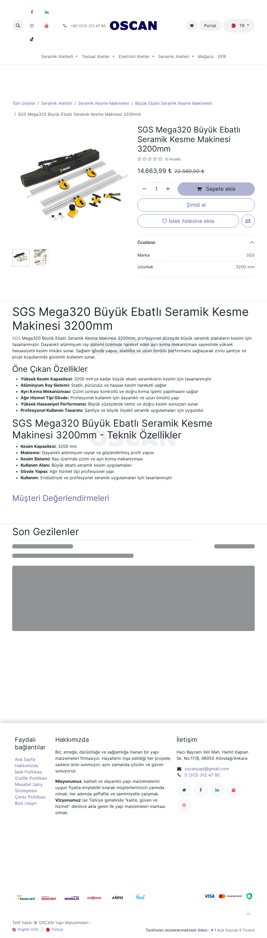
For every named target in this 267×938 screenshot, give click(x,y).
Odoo (203, 930)
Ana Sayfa (25, 759)
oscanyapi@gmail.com (207, 768)
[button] (18, 25)
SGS (17, 338)
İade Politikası (28, 771)
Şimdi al (196, 205)
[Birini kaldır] (144, 189)
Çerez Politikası (30, 797)
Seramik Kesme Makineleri (103, 103)
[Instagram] (32, 25)
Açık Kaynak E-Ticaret (236, 930)
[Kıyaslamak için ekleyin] (248, 221)
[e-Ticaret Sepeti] (191, 25)
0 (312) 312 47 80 (202, 775)
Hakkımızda (26, 765)
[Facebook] (32, 12)
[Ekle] (169, 189)
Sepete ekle (220, 189)
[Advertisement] (133, 77)
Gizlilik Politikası (31, 778)
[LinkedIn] (46, 12)
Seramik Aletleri (56, 103)
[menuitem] (59, 56)
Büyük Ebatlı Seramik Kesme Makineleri (173, 103)
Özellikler (146, 242)
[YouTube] (46, 25)
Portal (210, 25)
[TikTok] (32, 39)
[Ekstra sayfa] (184, 790)
